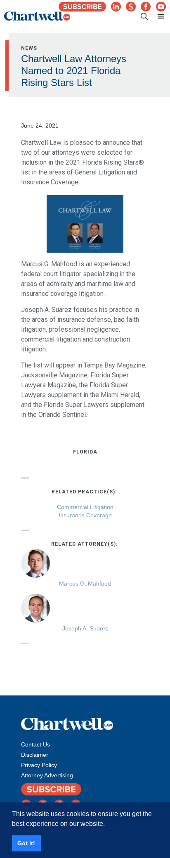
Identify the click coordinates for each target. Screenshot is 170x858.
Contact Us (35, 744)
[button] (157, 16)
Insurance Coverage (85, 515)
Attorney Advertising (47, 775)
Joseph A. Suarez (85, 628)
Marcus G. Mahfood (85, 583)
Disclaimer (34, 754)
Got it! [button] (26, 843)
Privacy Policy (39, 765)
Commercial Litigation (85, 507)
